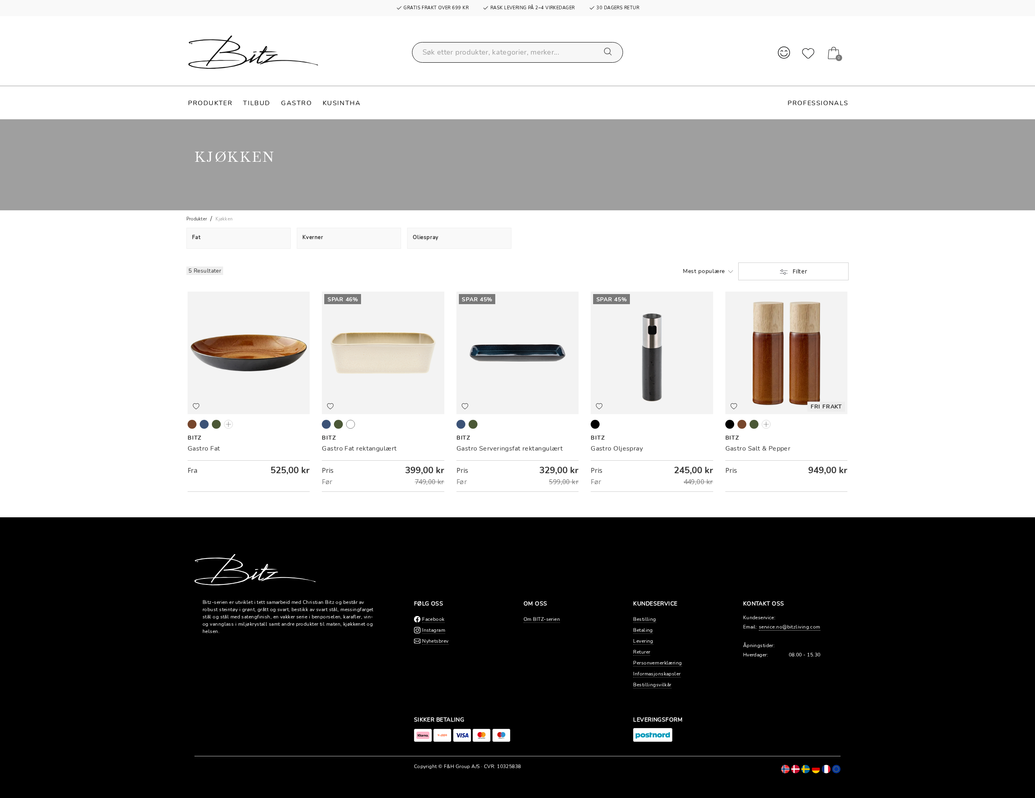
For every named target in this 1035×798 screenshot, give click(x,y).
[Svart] (595, 424)
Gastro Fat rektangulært (359, 448)
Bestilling (644, 619)
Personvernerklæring (657, 663)
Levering (643, 641)
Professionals (818, 103)
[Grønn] (754, 424)
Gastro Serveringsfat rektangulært (509, 448)
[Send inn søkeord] (608, 52)
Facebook (433, 619)
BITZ (194, 437)
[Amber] (741, 424)
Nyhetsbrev (435, 641)
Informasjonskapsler (656, 674)
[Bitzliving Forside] (253, 52)
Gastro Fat (204, 448)
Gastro (296, 103)
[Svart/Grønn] (216, 424)
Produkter (210, 103)
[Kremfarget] (766, 424)
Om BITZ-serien (542, 619)
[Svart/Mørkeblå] (204, 424)
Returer (641, 652)
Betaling (643, 630)
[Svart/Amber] (192, 424)
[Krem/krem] (228, 424)
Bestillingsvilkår (652, 685)
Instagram (433, 630)
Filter (799, 271)
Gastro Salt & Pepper (758, 448)
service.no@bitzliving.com (789, 627)
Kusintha (342, 103)
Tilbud (256, 103)
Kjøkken (223, 219)
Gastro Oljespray (617, 448)
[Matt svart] (729, 424)
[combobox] (517, 52)
